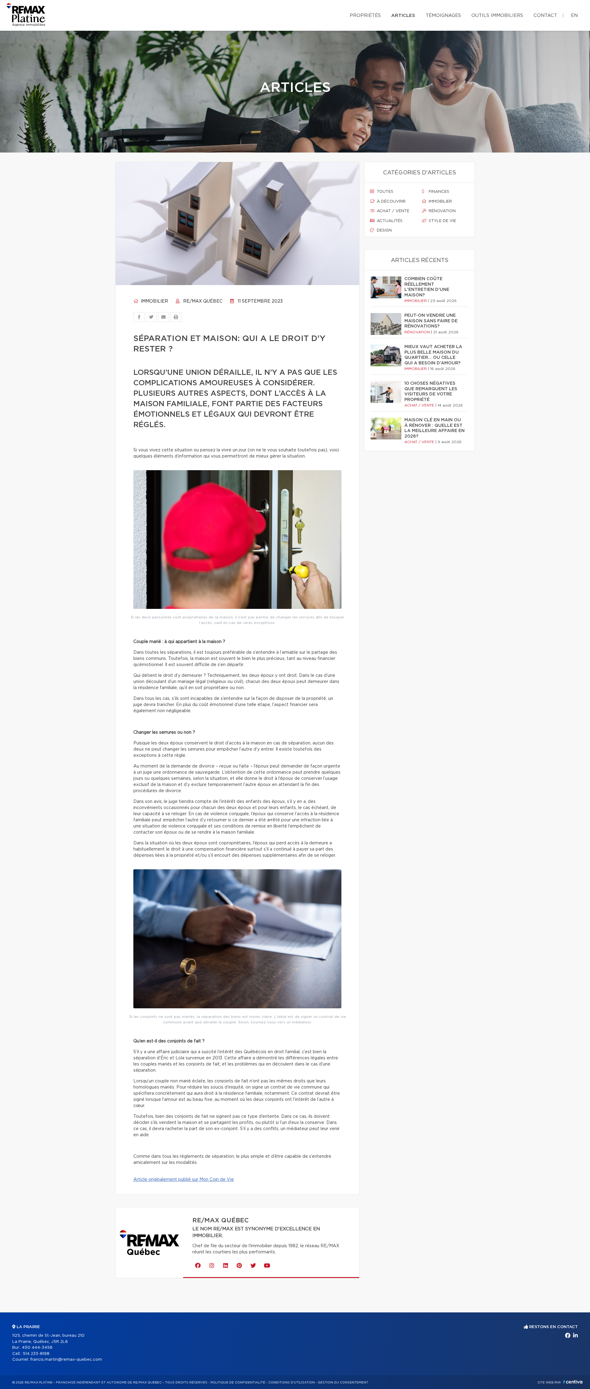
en (574, 15)
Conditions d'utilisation (291, 1382)
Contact (545, 15)
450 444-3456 (37, 1348)
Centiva (573, 1382)
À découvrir (391, 202)
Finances (438, 192)
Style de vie (441, 221)
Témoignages (443, 15)
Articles (403, 15)
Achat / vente (392, 211)
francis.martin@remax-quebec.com (66, 1360)
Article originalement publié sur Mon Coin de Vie (183, 1179)
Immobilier (154, 301)
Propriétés (365, 15)
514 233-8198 (36, 1354)
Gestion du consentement (343, 1382)
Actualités (389, 221)
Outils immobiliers (497, 15)
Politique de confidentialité (237, 1382)
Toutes (384, 192)
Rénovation (441, 211)
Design (384, 230)
